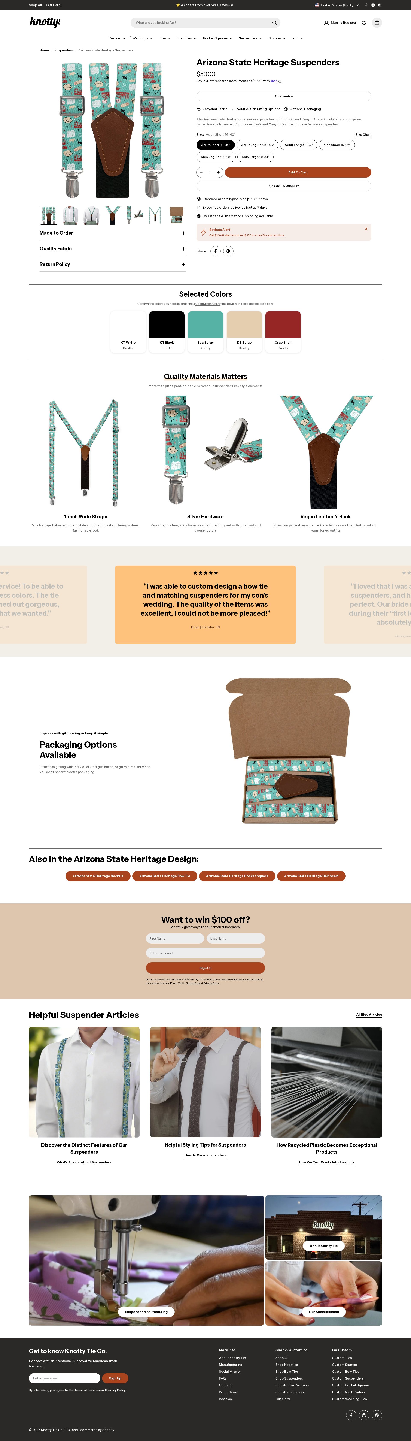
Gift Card (53, 5)
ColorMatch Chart (207, 303)
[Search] (274, 22)
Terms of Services (87, 1390)
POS (67, 1430)
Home (44, 50)
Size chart (363, 135)
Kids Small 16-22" (336, 145)
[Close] (366, 229)
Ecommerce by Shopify (96, 1430)
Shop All (35, 5)
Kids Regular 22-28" (216, 157)
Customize (284, 96)
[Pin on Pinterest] (228, 251)
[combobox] (205, 23)
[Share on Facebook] (215, 251)
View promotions (273, 235)
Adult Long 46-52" (298, 145)
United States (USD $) (338, 5)
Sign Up (206, 968)
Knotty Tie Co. (52, 1430)
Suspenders (63, 50)
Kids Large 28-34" (255, 157)
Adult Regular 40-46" (257, 145)
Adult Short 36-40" (215, 145)
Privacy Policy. (116, 1390)
